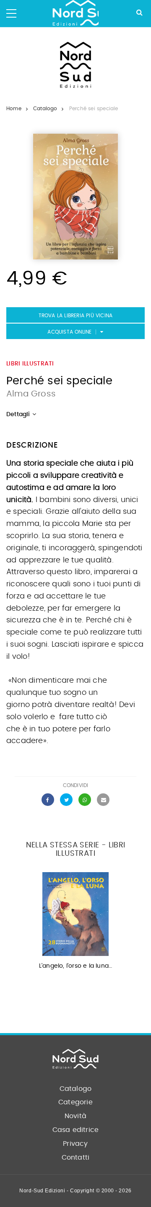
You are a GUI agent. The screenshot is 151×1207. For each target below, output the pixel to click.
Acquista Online (69, 331)
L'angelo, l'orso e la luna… (75, 966)
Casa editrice (75, 1130)
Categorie (75, 1102)
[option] (75, 923)
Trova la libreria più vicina (76, 315)
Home (13, 108)
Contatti (76, 1157)
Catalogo (45, 108)
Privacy (75, 1143)
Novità (75, 1116)
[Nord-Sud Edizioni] (75, 13)
